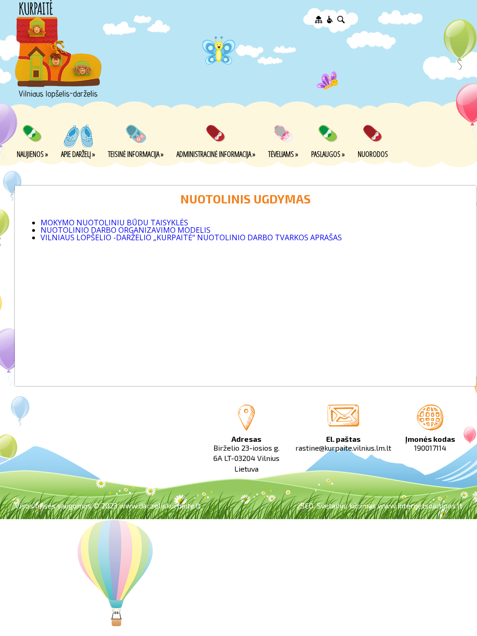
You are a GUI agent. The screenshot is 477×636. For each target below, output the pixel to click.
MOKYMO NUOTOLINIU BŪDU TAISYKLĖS (114, 222)
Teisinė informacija (136, 153)
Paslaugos (328, 153)
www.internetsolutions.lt (420, 505)
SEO (306, 505)
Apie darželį (78, 153)
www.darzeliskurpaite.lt (160, 505)
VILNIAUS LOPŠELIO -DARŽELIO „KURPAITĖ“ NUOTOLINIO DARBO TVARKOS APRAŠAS (191, 237)
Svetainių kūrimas (346, 505)
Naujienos (32, 153)
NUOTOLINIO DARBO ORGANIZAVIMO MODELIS (126, 230)
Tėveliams (283, 153)
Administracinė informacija (216, 153)
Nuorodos (373, 153)
